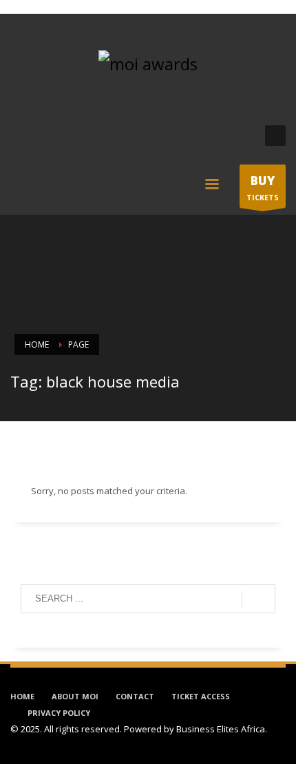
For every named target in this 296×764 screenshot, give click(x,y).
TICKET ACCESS (200, 696)
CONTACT (135, 696)
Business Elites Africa (220, 729)
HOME (22, 696)
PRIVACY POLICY (59, 713)
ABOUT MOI (75, 696)
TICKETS (262, 187)
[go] (258, 599)
